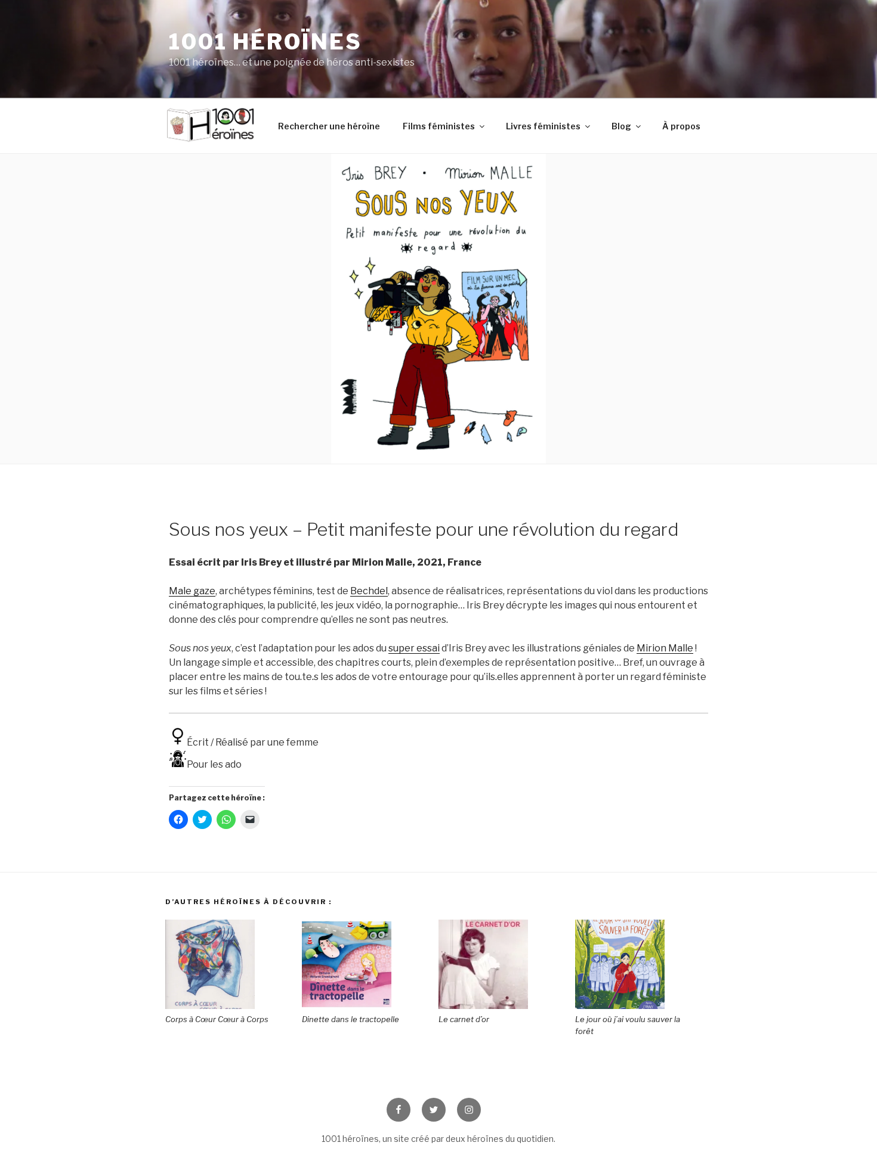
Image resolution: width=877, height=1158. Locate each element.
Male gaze (192, 591)
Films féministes (439, 126)
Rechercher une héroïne (329, 126)
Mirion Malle (665, 648)
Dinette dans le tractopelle (350, 1019)
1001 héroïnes (265, 42)
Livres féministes (543, 126)
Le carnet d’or (464, 1019)
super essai (414, 648)
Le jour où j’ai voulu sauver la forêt (627, 1025)
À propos (681, 126)
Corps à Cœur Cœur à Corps (216, 1019)
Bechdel (369, 591)
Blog (621, 126)
